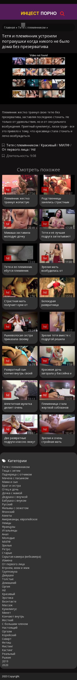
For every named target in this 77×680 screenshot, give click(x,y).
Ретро (6, 549)
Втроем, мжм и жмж (16, 568)
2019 (5, 661)
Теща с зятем (11, 470)
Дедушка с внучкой (14, 497)
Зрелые (7, 545)
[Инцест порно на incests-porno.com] (39, 13)
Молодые (8, 538)
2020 (5, 665)
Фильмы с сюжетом (15, 508)
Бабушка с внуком (14, 500)
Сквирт (6, 639)
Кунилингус (9, 609)
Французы (8, 527)
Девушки (8, 575)
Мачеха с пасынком (15, 478)
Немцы (6, 523)
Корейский (9, 635)
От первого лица (15, 149)
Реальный (8, 654)
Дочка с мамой (12, 493)
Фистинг (7, 646)
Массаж (7, 605)
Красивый (48, 145)
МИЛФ (64, 145)
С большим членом (15, 624)
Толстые (8, 579)
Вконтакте (9, 601)
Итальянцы (9, 530)
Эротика (7, 598)
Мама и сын (10, 482)
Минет (6, 612)
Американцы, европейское (20, 519)
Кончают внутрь (13, 616)
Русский (7, 504)
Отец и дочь (10, 489)
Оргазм (7, 631)
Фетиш (6, 642)
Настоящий (9, 627)
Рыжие (6, 657)
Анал (5, 534)
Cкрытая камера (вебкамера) (21, 556)
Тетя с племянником (22, 145)
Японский (8, 512)
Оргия (6, 586)
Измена (7, 560)
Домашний (9, 583)
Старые (7, 553)
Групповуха (9, 571)
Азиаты (7, 515)
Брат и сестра (11, 485)
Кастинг (7, 650)
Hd (33, 149)
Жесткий (7, 620)
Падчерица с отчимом (17, 474)
